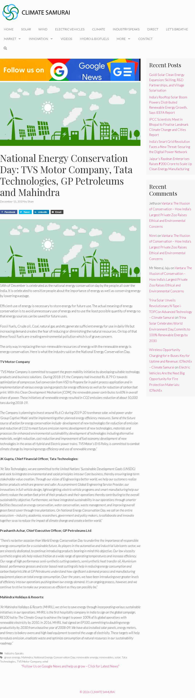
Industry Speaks (126, 29)
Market (10, 38)
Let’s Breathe (177, 29)
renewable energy (87, 657)
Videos (66, 38)
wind (45, 661)
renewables (106, 657)
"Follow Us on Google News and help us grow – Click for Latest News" (70, 666)
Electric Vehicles (70, 29)
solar (118, 657)
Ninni (153, 236)
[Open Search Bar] (5, 48)
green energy (12, 657)
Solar (26, 29)
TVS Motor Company (29, 661)
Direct (152, 29)
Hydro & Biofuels (94, 38)
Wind (42, 29)
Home (9, 29)
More (121, 38)
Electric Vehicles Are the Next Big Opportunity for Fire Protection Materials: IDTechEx (169, 378)
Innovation (38, 38)
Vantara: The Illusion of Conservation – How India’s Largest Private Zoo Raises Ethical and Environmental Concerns (170, 214)
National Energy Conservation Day (54, 657)
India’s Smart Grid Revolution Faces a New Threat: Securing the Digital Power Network (169, 147)
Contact (145, 38)
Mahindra (27, 657)
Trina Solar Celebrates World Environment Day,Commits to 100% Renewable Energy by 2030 (169, 329)
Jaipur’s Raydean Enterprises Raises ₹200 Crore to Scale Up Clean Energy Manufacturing (170, 164)
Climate (98, 29)
